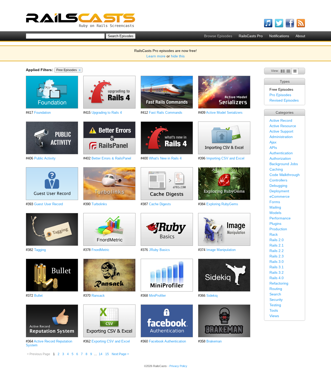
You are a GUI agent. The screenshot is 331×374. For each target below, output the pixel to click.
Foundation (42, 113)
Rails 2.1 (276, 245)
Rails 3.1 (276, 267)
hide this (178, 56)
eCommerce (279, 196)
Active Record (280, 120)
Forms (274, 202)
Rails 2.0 (276, 240)
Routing (275, 289)
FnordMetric (100, 250)
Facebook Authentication (167, 341)
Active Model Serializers (224, 113)
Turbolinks (99, 204)
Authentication (281, 153)
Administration (281, 137)
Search (275, 294)
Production (278, 229)
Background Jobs (283, 164)
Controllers (278, 180)
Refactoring (278, 283)
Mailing (275, 207)
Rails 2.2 (276, 251)
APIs (273, 148)
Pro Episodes (280, 95)
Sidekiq (211, 295)
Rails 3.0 (276, 261)
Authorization (280, 158)
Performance (280, 218)
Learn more (156, 56)
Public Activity (45, 158)
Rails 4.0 (276, 278)
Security (276, 299)
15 (107, 354)
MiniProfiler (157, 295)
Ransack (98, 295)
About (300, 36)
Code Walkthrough (284, 175)
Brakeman (214, 341)
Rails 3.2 (276, 272)
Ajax (272, 142)
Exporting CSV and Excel (111, 341)
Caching (276, 169)
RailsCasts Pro (251, 36)
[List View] (288, 71)
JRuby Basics (159, 250)
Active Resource (282, 126)
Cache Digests (160, 204)
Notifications (279, 36)
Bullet (38, 295)
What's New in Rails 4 (165, 158)
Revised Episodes (284, 100)
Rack (273, 234)
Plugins (275, 224)
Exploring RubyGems (222, 204)
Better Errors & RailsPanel (111, 158)
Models (275, 213)
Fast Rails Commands (165, 113)
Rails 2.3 (276, 256)
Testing (275, 305)
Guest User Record (48, 204)
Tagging (40, 250)
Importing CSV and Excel (225, 158)
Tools (273, 310)
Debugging (278, 186)
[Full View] (282, 71)
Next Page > (120, 354)
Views (274, 316)
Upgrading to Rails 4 (107, 113)
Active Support (281, 131)
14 (100, 354)
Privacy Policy (178, 366)
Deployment (279, 191)
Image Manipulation (221, 250)
